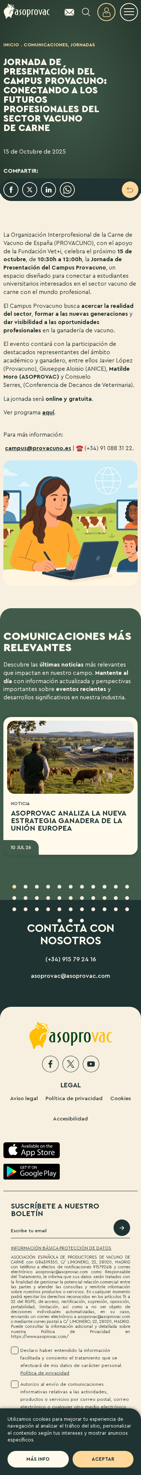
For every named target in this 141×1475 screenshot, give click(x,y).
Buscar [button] (86, 12)
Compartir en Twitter (29, 189)
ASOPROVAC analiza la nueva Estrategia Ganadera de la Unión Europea (68, 821)
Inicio (11, 45)
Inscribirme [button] (122, 1227)
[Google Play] (31, 1172)
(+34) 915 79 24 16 (70, 959)
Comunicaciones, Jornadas (59, 45)
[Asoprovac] (27, 12)
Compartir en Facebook (10, 189)
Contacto (66, 12)
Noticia (20, 803)
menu (129, 12)
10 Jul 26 (21, 847)
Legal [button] (71, 1085)
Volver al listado (130, 189)
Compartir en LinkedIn (48, 189)
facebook (50, 1064)
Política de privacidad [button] (44, 1373)
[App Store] (31, 1150)
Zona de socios (106, 12)
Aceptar (103, 1459)
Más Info (38, 1459)
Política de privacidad (74, 1098)
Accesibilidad (70, 1119)
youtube (91, 1064)
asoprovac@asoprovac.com (70, 976)
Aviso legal (24, 1098)
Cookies (120, 1098)
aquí (48, 412)
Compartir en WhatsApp (67, 189)
